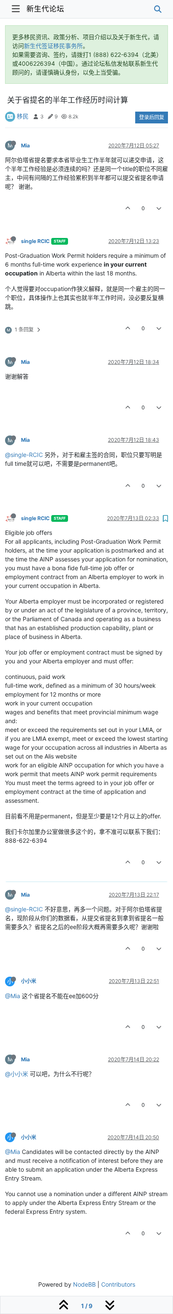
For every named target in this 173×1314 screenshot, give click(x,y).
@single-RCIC (24, 454)
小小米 (28, 981)
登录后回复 (151, 117)
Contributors (118, 1284)
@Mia (12, 995)
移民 (23, 116)
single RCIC (35, 241)
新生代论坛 (45, 8)
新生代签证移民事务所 (53, 45)
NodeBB (84, 1284)
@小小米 (16, 1073)
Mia (25, 145)
